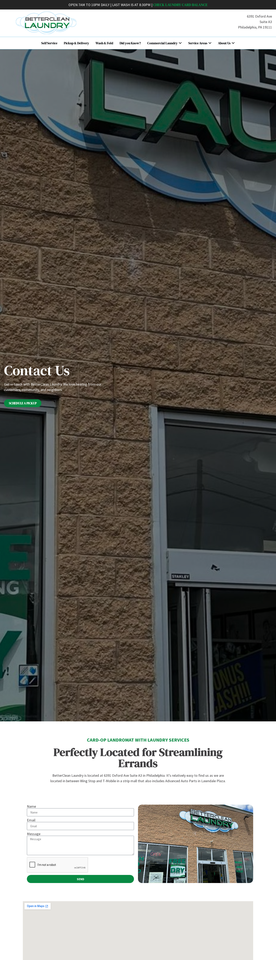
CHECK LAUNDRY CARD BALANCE (180, 4)
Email (31, 820)
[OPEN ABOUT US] (233, 43)
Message (33, 834)
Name (31, 806)
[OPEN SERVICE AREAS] (210, 43)
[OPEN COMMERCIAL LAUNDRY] (180, 43)
